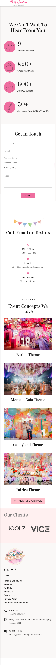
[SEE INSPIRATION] (28, 334)
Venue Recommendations (16, 602)
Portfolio (8, 588)
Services (8, 584)
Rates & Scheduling (13, 581)
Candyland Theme (28, 444)
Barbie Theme (28, 354)
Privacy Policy (10, 599)
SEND (28, 195)
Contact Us (9, 595)
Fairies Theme (28, 489)
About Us (8, 591)
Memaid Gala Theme (28, 399)
